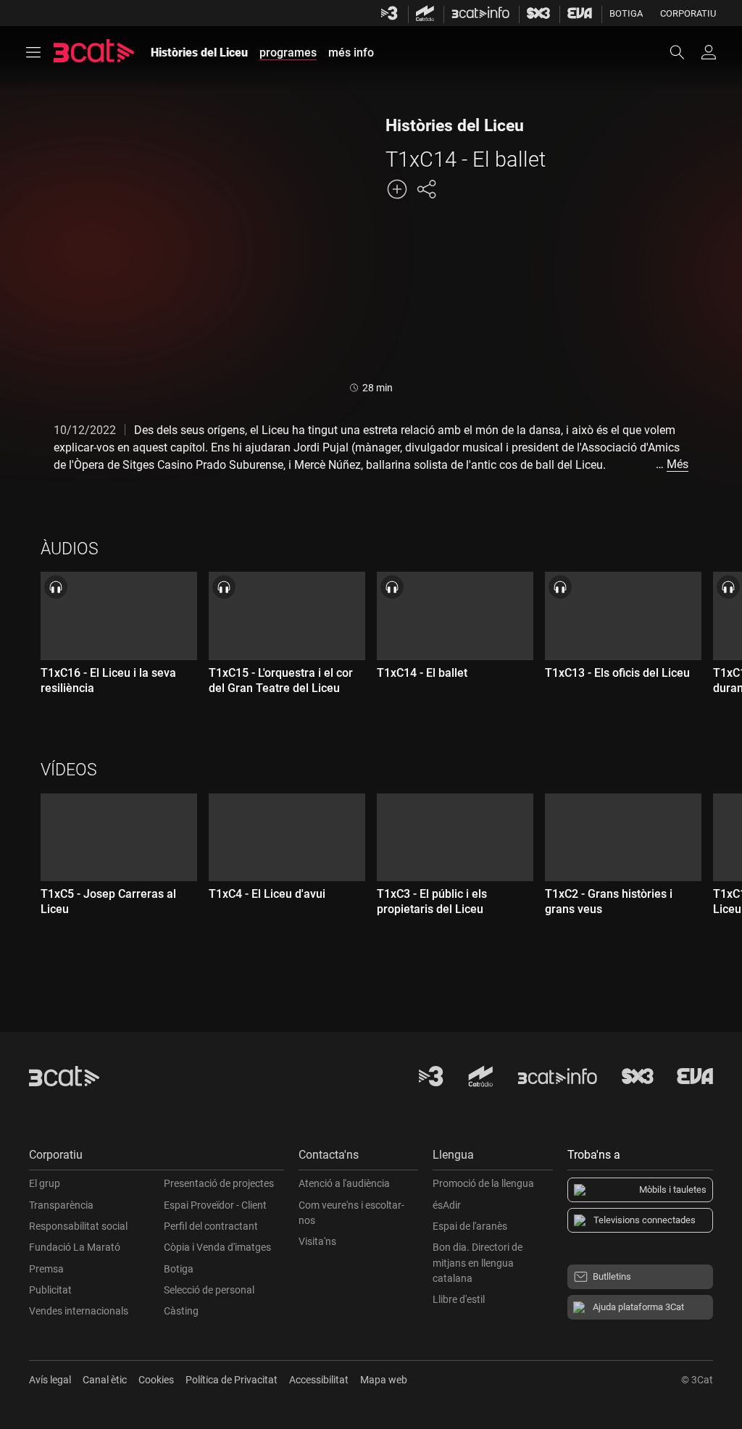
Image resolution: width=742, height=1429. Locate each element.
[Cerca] (684, 52)
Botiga (626, 13)
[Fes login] (708, 52)
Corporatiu (688, 13)
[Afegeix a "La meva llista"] (397, 189)
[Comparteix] (426, 189)
